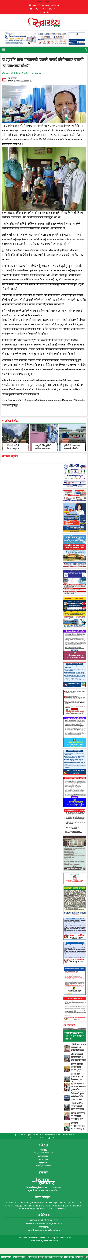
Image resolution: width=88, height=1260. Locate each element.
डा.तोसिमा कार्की (29, 1208)
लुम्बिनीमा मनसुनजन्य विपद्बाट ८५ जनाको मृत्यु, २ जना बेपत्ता (78, 1127)
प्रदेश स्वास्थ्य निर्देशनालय (45, 1202)
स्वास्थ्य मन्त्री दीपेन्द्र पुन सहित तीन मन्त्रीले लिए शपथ (78, 1116)
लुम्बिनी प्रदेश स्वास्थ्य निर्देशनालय (53, 1206)
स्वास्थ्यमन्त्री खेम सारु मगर (32, 1206)
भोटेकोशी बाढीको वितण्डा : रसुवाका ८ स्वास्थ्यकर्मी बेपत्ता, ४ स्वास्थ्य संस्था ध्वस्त (14, 450)
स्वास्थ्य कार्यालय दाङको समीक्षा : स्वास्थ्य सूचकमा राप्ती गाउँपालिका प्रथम (77, 1069)
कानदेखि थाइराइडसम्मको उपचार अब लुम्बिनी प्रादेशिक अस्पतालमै (74, 1036)
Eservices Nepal (51, 1240)
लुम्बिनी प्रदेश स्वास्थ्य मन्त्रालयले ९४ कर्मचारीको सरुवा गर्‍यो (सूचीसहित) (78, 1049)
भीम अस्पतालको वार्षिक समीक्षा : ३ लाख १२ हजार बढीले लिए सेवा (78, 1059)
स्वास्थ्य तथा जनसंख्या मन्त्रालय (20, 1203)
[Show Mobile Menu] (4, 49)
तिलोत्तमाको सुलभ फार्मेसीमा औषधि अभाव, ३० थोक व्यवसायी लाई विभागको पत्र (77, 1099)
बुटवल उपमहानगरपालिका (46, 1208)
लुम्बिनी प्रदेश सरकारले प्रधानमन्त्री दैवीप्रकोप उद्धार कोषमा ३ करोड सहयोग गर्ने (32, 1257)
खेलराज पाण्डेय (61, 1208)
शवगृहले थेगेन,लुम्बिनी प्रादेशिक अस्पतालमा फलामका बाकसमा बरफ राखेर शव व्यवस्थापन (44, 450)
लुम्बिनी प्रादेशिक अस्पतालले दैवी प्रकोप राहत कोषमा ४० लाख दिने (77, 1108)
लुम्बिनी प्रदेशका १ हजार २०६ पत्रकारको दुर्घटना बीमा (78, 1086)
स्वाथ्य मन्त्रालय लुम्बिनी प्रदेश (68, 1202)
